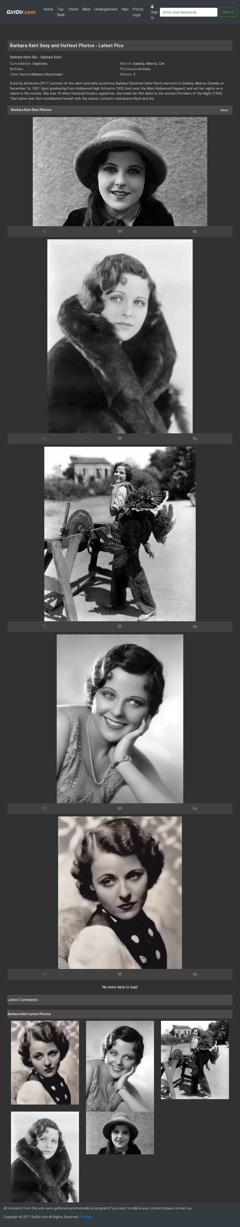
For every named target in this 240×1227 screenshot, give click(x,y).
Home (49, 9)
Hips (125, 9)
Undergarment (106, 9)
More (224, 110)
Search (228, 12)
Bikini (86, 9)
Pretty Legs (137, 12)
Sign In (154, 15)
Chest (74, 9)
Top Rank (61, 12)
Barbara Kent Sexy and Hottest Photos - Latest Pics (67, 45)
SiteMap (86, 1217)
